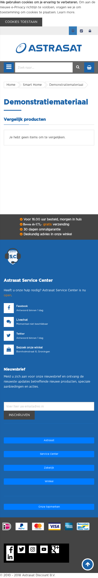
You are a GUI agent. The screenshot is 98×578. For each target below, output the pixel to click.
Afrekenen (81, 30)
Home (11, 84)
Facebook (22, 306)
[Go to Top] (88, 564)
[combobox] (44, 67)
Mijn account (73, 30)
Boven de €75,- (45, 224)
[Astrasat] (49, 38)
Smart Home (32, 84)
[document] (49, 13)
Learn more (65, 12)
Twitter (20, 334)
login (90, 30)
